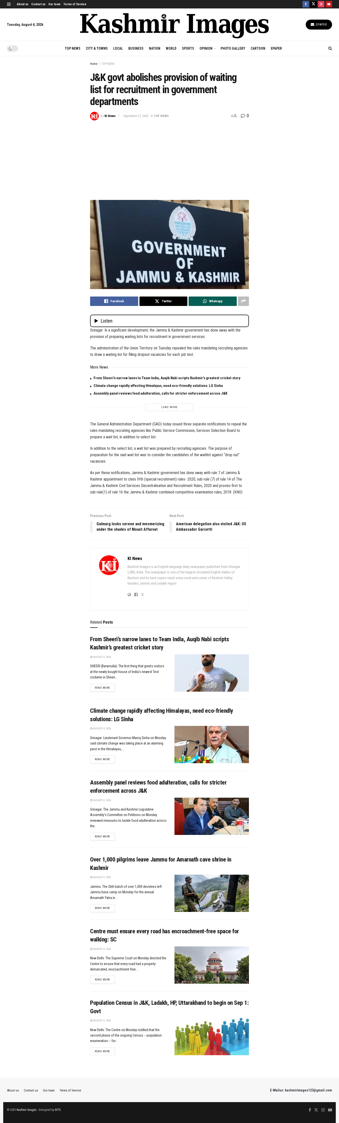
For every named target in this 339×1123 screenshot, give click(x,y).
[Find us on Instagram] (321, 4)
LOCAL (118, 48)
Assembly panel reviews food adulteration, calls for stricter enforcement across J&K (160, 393)
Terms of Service (74, 4)
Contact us (38, 4)
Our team (54, 4)
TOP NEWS (72, 48)
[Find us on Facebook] (306, 4)
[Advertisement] (169, 157)
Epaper (321, 24)
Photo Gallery (233, 48)
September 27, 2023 (135, 116)
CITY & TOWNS (97, 48)
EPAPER (276, 48)
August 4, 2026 (101, 657)
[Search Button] (330, 48)
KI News (110, 116)
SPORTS (188, 48)
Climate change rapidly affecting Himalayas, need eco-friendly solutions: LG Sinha (158, 385)
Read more (105, 687)
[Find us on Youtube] (329, 4)
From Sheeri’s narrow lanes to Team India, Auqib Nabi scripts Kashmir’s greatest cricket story (167, 378)
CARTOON (258, 48)
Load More (169, 407)
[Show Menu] (9, 4)
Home (93, 64)
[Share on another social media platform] (243, 301)
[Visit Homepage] (174, 24)
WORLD (171, 48)
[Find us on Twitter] (313, 4)
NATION (154, 48)
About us (22, 4)
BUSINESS (135, 48)
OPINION (206, 48)
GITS (58, 1110)
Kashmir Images (26, 1110)
